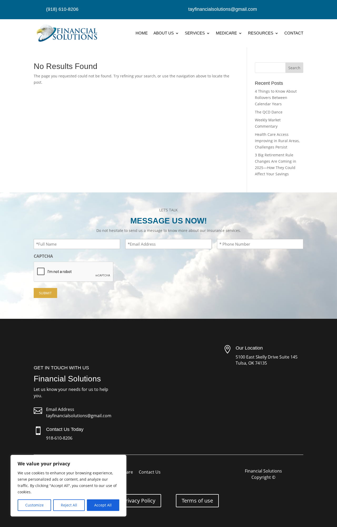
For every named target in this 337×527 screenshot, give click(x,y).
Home (142, 33)
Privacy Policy (138, 500)
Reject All (69, 505)
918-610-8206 (59, 438)
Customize (34, 505)
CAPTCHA (43, 256)
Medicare (226, 33)
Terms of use (197, 500)
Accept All (103, 505)
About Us (163, 33)
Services (195, 33)
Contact (293, 33)
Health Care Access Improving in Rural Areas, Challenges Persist (277, 141)
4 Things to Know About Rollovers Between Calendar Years (276, 97)
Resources (260, 33)
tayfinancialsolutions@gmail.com (78, 416)
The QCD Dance (269, 112)
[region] (68, 485)
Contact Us (150, 472)
